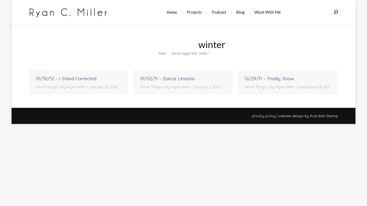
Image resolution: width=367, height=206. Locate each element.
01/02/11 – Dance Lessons (167, 78)
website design (291, 116)
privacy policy (264, 116)
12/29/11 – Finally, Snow (269, 78)
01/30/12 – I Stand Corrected (66, 78)
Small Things (46, 87)
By (73, 87)
